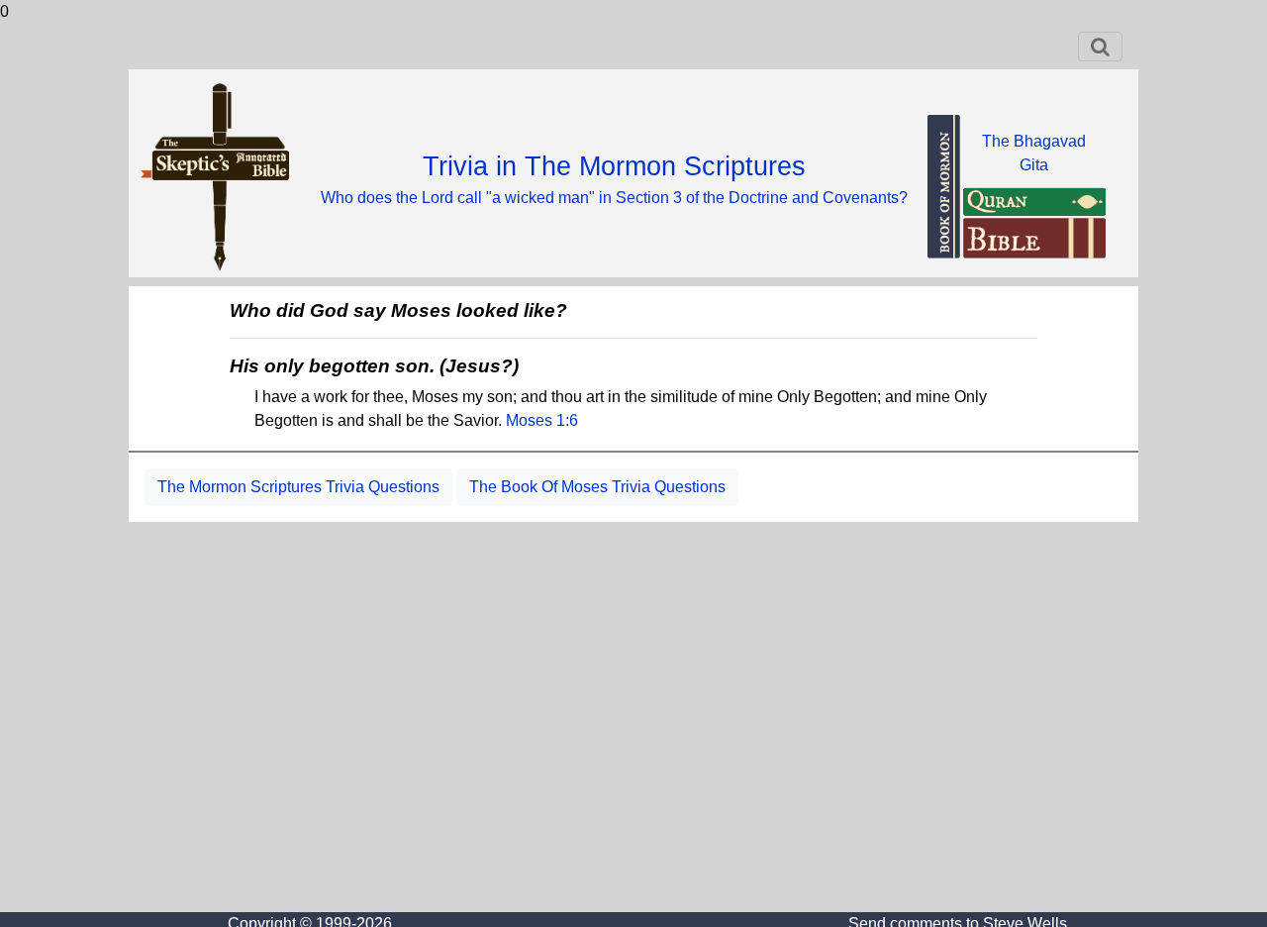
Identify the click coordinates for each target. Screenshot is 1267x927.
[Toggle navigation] (1100, 46)
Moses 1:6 (542, 420)
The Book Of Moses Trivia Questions (597, 486)
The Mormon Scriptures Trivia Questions (298, 486)
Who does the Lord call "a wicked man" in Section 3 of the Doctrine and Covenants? (614, 197)
